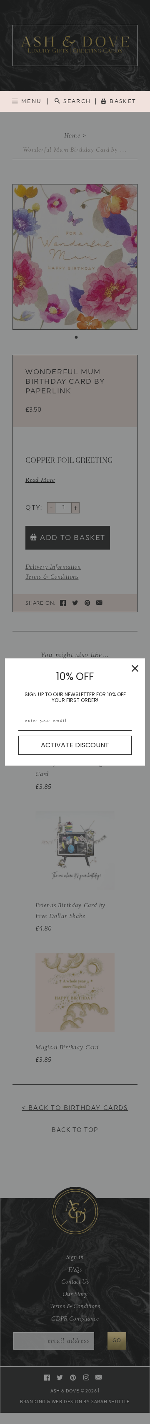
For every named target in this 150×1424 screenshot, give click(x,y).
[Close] (135, 668)
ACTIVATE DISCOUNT (75, 745)
